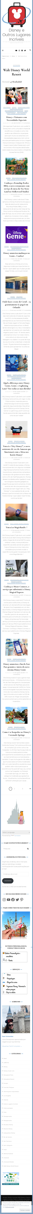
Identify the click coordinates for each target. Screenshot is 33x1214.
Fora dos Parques (8, 1087)
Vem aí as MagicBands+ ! (16, 527)
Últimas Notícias (8, 1153)
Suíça (5, 1149)
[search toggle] (30, 50)
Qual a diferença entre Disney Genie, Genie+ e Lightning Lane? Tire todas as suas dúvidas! (16, 386)
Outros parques (8, 1108)
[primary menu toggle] (3, 50)
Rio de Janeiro (7, 1137)
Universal (6, 1158)
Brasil (5, 1058)
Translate (17, 835)
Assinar (7, 881)
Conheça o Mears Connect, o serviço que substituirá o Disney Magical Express (16, 589)
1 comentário (26, 123)
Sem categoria (22, 112)
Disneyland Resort (16, 109)
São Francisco (7, 1141)
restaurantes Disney (19, 177)
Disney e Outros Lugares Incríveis (16, 35)
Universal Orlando (8, 1162)
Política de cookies (9, 1207)
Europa (5, 1083)
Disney (14, 107)
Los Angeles (7, 1095)
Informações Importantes (14, 110)
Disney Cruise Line (8, 1071)
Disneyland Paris (24, 107)
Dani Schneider (7, 1036)
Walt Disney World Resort (16, 113)
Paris (26, 110)
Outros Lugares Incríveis (10, 1104)
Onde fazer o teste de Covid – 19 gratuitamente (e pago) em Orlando (16, 304)
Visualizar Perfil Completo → (12, 1046)
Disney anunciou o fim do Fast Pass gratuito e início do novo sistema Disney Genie (16, 667)
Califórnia (6, 107)
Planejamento (11, 112)
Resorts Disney (19, 441)
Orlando (19, 296)
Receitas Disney (8, 1124)
